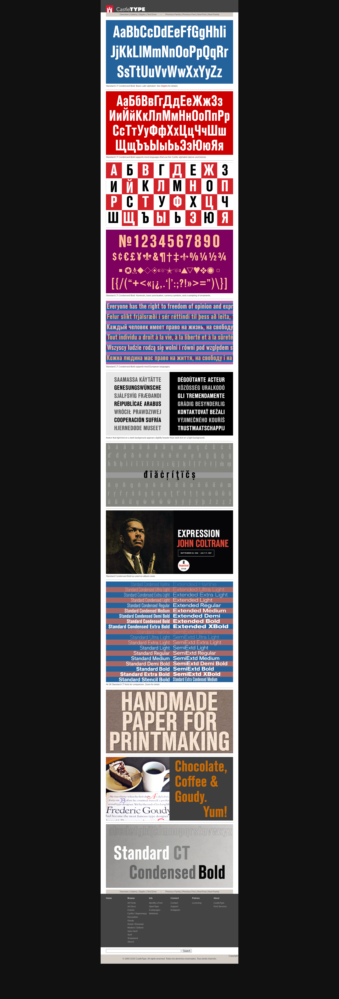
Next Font (201, 14)
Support (174, 906)
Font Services (220, 906)
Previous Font (189, 14)
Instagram (175, 910)
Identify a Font (155, 903)
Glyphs (142, 14)
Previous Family (173, 14)
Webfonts (153, 913)
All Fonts (131, 903)
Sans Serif (132, 931)
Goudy (130, 920)
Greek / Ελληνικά (135, 924)
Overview (124, 14)
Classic (131, 910)
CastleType (219, 903)
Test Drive (152, 14)
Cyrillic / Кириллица (137, 913)
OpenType (154, 906)
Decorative (132, 917)
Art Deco (131, 906)
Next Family (213, 14)
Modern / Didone (135, 927)
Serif (129, 935)
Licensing (196, 903)
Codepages (154, 910)
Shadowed (132, 938)
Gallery (133, 14)
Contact (174, 903)
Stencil (130, 942)
